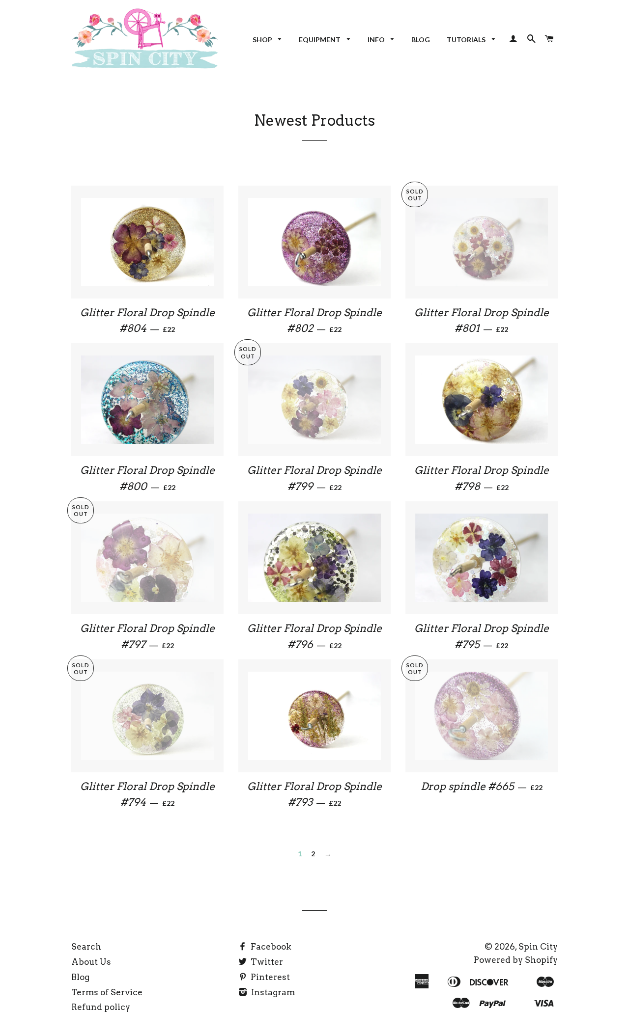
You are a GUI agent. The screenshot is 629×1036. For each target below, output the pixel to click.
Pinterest (269, 977)
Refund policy (100, 1007)
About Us (91, 962)
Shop (263, 39)
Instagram (272, 992)
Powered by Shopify (516, 960)
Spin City (538, 947)
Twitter (266, 962)
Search (86, 947)
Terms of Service (107, 992)
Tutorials (467, 39)
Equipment (320, 39)
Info (377, 39)
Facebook (270, 947)
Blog (420, 39)
